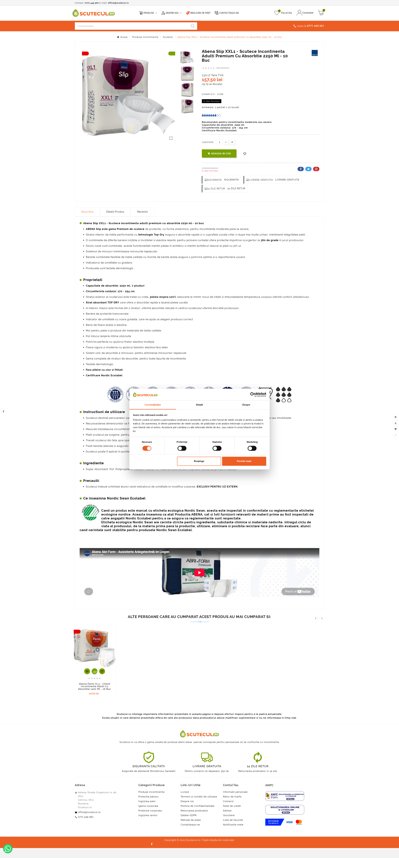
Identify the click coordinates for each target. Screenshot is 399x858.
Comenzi (228, 801)
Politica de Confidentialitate (197, 806)
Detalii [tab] (199, 405)
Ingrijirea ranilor (148, 815)
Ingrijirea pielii (147, 801)
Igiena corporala (148, 806)
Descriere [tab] (87, 211)
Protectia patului (148, 796)
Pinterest (316, 169)
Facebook (301, 169)
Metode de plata (191, 820)
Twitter (308, 169)
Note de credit (232, 806)
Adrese (227, 810)
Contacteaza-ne (190, 824)
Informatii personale (235, 792)
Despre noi (187, 801)
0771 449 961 (92, 3)
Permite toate (244, 461)
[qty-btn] (232, 142)
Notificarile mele (233, 824)
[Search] (192, 26)
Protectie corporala (150, 810)
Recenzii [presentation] (142, 211)
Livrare (185, 792)
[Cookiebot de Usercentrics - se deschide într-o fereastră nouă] (252, 394)
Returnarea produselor (194, 810)
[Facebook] (151, 843)
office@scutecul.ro (118, 3)
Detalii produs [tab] (115, 211)
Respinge (199, 461)
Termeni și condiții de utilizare (199, 796)
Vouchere (229, 815)
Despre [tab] (246, 405)
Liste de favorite (233, 820)
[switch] (182, 448)
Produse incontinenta (151, 792)
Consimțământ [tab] (153, 405)
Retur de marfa (232, 796)
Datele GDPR (189, 815)
